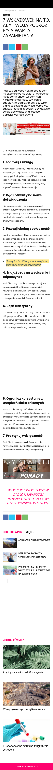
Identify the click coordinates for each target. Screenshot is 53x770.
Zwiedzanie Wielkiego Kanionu (34, 539)
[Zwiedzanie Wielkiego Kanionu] (10, 543)
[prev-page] (4, 581)
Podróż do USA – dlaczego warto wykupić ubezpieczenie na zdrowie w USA (34, 570)
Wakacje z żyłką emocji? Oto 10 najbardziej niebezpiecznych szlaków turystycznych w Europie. (28, 496)
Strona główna (9, 10)
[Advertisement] (26, 361)
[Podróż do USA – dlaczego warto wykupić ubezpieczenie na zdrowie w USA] (10, 570)
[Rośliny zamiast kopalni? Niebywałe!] (26, 657)
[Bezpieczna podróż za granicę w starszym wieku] (10, 557)
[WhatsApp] (25, 47)
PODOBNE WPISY (12, 532)
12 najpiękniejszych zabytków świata (24, 709)
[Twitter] (12, 47)
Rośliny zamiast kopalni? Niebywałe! (23, 672)
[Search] (49, 4)
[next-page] (9, 581)
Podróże (22, 10)
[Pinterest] (18, 47)
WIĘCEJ (30, 532)
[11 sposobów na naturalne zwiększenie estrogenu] (26, 730)
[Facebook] (5, 47)
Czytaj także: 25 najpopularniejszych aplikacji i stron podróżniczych (27, 262)
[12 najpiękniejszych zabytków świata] (26, 694)
